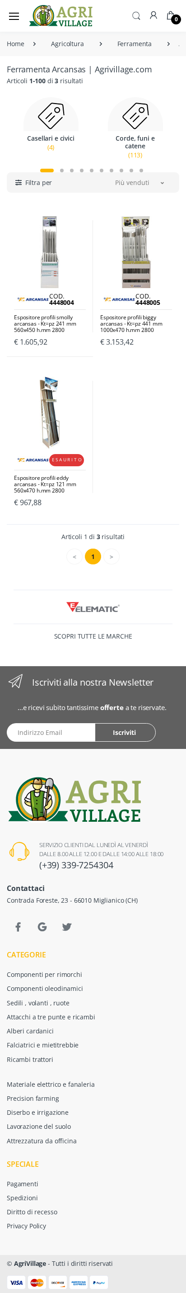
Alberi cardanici (30, 1031)
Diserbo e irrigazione (38, 1112)
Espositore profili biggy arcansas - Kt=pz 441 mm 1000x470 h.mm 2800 (131, 323)
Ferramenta (134, 43)
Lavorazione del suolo (39, 1126)
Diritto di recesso (32, 1212)
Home (15, 43)
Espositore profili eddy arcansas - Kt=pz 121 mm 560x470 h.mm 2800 (45, 484)
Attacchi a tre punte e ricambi (51, 1017)
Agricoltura (67, 43)
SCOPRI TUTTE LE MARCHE (93, 636)
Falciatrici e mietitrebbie (43, 1045)
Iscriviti (124, 732)
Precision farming (33, 1098)
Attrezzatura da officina (42, 1141)
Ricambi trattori (30, 1059)
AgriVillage (30, 1263)
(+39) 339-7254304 (76, 865)
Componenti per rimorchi (44, 974)
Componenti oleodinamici (45, 988)
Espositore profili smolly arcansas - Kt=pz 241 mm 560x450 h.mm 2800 (45, 323)
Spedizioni (22, 1198)
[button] (136, 15)
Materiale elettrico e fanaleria (51, 1084)
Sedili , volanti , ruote (38, 1003)
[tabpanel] (51, 128)
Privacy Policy (26, 1226)
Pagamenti (22, 1183)
